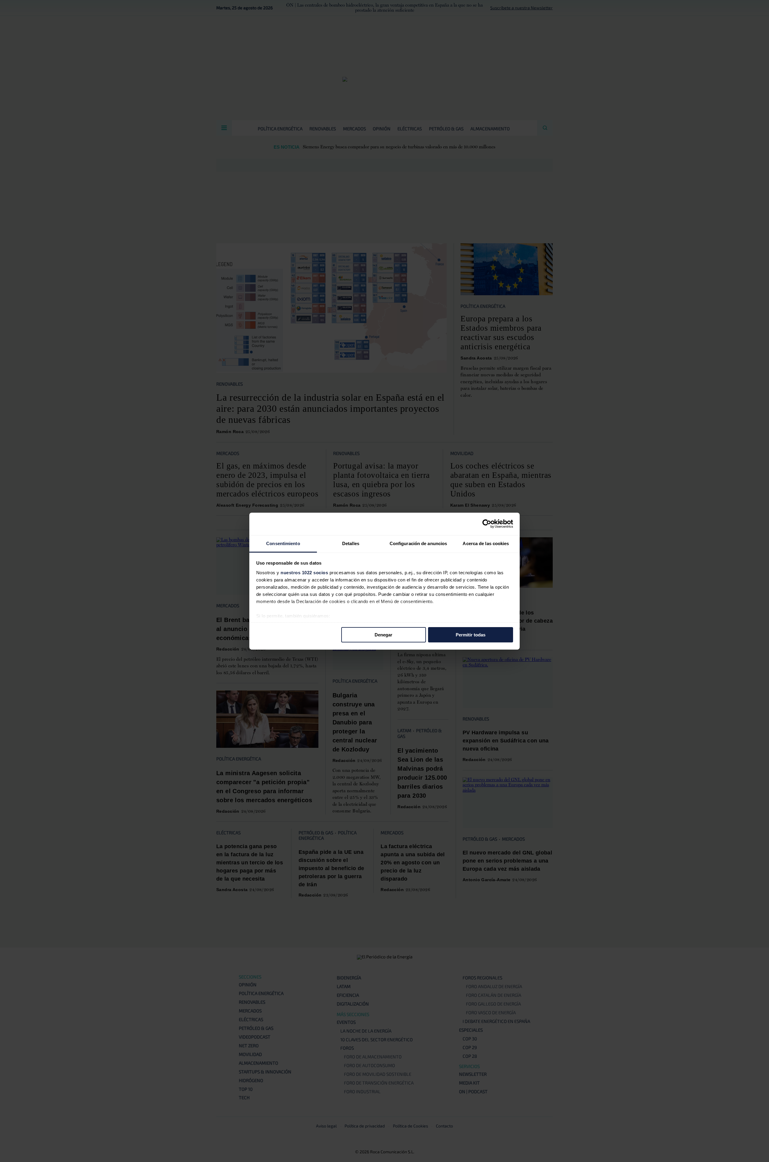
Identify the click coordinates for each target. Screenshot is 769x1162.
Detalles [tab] (350, 543)
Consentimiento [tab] (283, 543)
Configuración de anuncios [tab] (418, 543)
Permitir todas (470, 634)
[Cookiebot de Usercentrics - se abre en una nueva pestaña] (486, 523)
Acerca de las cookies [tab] (486, 543)
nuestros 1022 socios (304, 572)
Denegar (383, 634)
